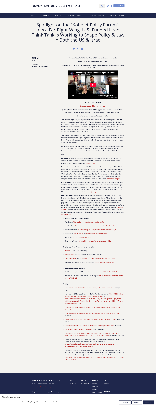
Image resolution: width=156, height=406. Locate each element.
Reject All (136, 402)
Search (102, 6)
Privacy (60, 387)
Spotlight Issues (74, 15)
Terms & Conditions (38, 387)
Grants (46, 15)
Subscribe (106, 391)
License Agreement (50, 387)
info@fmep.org (37, 393)
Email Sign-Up (119, 6)
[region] (78, 400)
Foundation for (56, 6)
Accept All (148, 402)
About (34, 15)
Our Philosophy (85, 383)
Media (105, 381)
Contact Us (73, 383)
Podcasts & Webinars (96, 15)
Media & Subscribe (117, 15)
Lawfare (94, 383)
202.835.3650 (36, 391)
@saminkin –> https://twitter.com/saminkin (94, 241)
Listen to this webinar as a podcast (93, 106)
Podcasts (106, 383)
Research (58, 15)
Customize (125, 402)
